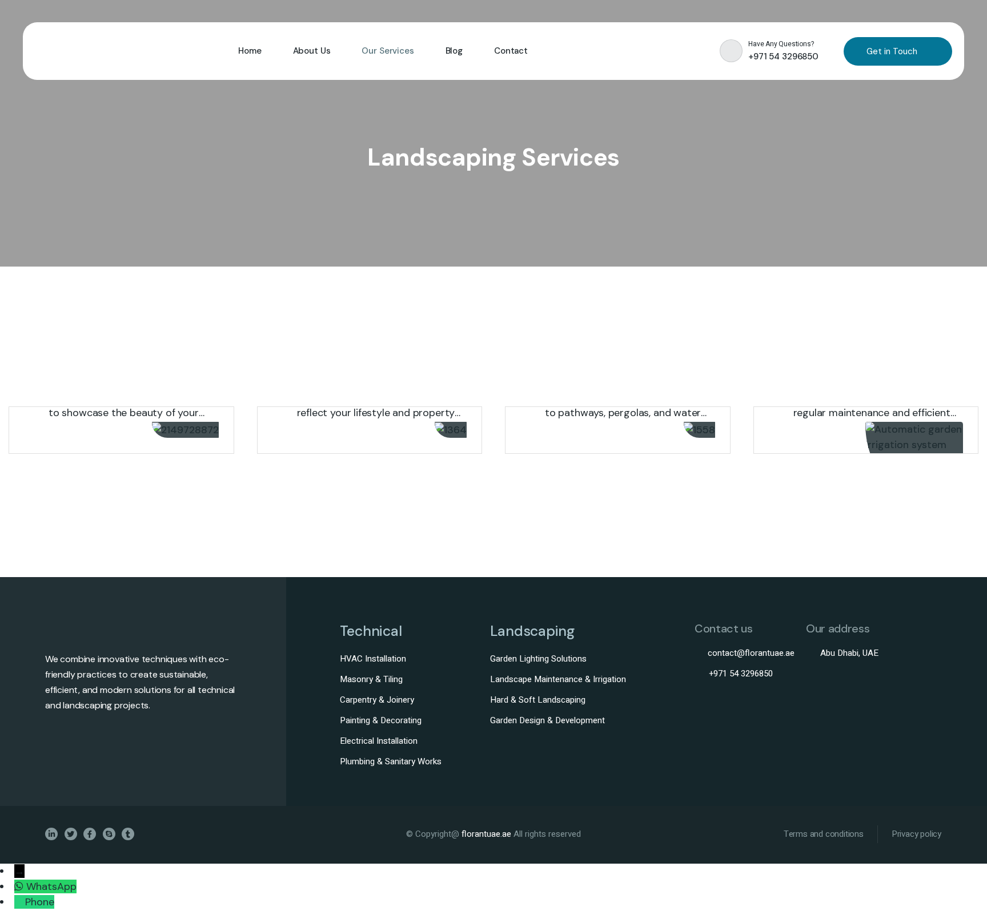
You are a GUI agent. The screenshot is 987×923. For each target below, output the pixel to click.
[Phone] (19, 902)
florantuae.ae (487, 834)
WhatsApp (51, 886)
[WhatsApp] (20, 886)
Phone (39, 902)
